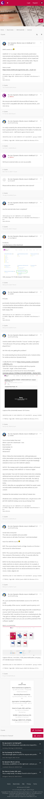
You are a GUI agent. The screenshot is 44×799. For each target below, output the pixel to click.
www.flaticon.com (32, 796)
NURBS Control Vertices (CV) (22, 715)
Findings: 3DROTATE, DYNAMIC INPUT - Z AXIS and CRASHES (22, 720)
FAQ (23, 784)
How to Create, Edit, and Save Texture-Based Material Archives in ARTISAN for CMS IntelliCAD (22, 708)
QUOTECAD (12, 793)
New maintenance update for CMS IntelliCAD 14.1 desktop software (22, 688)
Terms (35, 784)
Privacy (29, 784)
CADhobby (21, 793)
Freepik (21, 796)
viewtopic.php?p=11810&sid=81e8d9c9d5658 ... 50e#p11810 (21, 373)
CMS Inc (11, 18)
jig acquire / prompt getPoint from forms (22, 701)
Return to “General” (7, 735)
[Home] (2, 3)
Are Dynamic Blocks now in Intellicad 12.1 (21, 43)
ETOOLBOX (5, 793)
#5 (40, 179)
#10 (40, 433)
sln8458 (12, 44)
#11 (40, 526)
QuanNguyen (13, 238)
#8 (40, 292)
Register (35, 3)
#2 (40, 94)
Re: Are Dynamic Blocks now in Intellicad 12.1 (23, 95)
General (29, 30)
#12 (40, 594)
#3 (40, 121)
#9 (40, 335)
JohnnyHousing (14, 123)
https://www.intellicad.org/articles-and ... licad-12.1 (19, 70)
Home (2, 30)
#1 (40, 43)
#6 (40, 202)
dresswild (12, 181)
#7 (40, 236)
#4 (40, 155)
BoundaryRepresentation (22, 694)
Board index (10, 30)
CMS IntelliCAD (20, 30)
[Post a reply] (40, 21)
